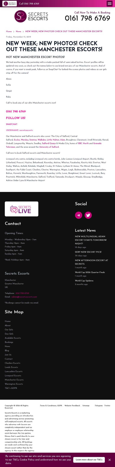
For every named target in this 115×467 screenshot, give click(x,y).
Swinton (33, 140)
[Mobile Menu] (110, 4)
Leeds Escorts (11, 367)
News (18, 31)
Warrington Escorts (14, 384)
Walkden (42, 140)
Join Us (8, 355)
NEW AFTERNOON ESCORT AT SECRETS (91, 262)
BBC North (83, 143)
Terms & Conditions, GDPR (51, 406)
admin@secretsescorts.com (24, 297)
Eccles (17, 140)
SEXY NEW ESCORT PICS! (88, 252)
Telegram (99, 406)
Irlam (62, 140)
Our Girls (9, 330)
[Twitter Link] (88, 215)
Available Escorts (13, 338)
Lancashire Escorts (13, 371)
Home (9, 31)
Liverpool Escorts (13, 376)
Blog (7, 351)
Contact (9, 359)
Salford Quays (49, 143)
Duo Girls (9, 334)
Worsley (24, 140)
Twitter (107, 406)
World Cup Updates (84, 281)
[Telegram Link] (78, 215)
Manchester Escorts (14, 380)
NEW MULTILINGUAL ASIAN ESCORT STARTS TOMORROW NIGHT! (91, 240)
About (8, 325)
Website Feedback (72, 406)
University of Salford (49, 147)
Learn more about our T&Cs (89, 460)
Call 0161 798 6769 (29, 4)
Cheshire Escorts (12, 363)
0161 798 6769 (87, 18)
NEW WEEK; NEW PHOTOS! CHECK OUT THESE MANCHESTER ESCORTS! (63, 31)
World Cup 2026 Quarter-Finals (90, 272)
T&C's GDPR (11, 388)
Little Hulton (53, 140)
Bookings (9, 342)
